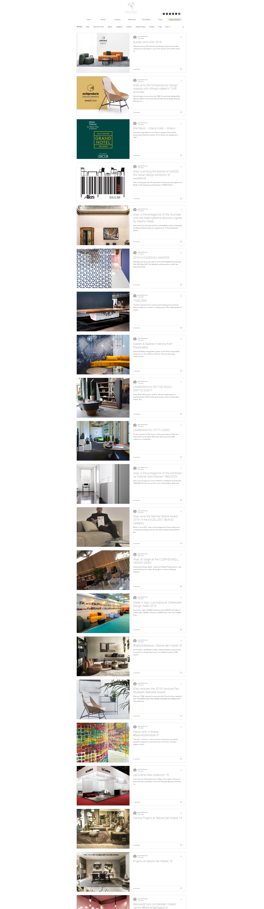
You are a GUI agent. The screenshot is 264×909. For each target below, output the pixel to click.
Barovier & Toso (99, 27)
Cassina (129, 27)
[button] (183, 27)
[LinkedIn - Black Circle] (176, 14)
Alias (87, 27)
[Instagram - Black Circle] (173, 14)
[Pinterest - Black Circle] (170, 14)
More (167, 27)
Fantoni (151, 27)
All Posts (79, 27)
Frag (159, 27)
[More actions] (182, 37)
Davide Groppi (140, 27)
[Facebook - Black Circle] (164, 14)
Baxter (110, 27)
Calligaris (119, 27)
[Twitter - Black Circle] (167, 14)
